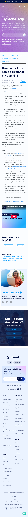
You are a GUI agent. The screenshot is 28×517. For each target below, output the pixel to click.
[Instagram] (10, 385)
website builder (19, 153)
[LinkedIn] (12, 385)
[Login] (15, 7)
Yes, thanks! (8, 246)
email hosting (8, 155)
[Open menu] (25, 7)
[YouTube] (17, 385)
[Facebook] (8, 385)
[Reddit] (20, 385)
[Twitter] (15, 385)
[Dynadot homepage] (2, 7)
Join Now (20, 379)
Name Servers (12, 88)
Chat (15, 329)
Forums (14, 333)
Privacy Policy (14, 496)
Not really (20, 246)
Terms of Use (14, 499)
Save (23, 81)
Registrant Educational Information (14, 501)
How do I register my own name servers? (13, 201)
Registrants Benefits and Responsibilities (14, 504)
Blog (14, 337)
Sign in (7, 91)
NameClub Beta (19, 433)
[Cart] (19, 7)
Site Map (17, 453)
